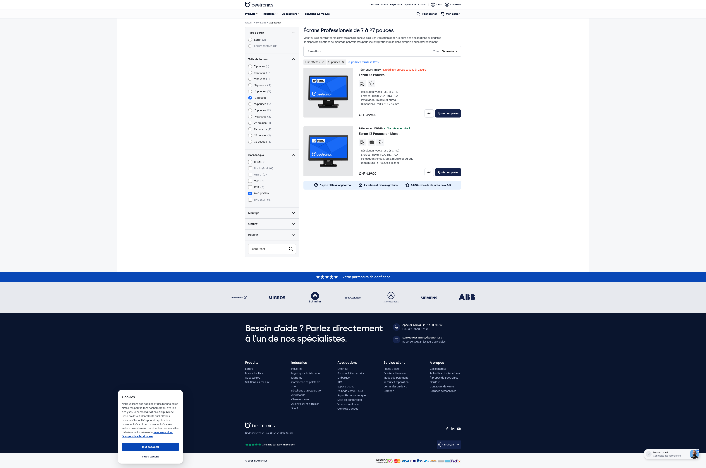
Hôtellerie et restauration (306, 390)
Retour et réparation (396, 382)
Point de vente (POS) (350, 391)
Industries (268, 14)
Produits (250, 14)
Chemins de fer (300, 399)
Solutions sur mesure (317, 14)
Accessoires (252, 377)
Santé (294, 408)
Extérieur (342, 368)
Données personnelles (443, 391)
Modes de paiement (396, 377)
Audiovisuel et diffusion (305, 404)
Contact (422, 5)
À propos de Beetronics (444, 377)
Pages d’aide (396, 5)
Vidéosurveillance (348, 404)
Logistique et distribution (306, 373)
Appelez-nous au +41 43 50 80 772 (422, 325)
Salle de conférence (349, 400)
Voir (429, 113)
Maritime (296, 377)
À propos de (410, 5)
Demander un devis (379, 5)
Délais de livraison (395, 373)
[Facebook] (447, 429)
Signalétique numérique (351, 395)
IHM (339, 382)
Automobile (298, 395)
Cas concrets (438, 368)
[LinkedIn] (453, 429)
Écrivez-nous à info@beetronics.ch (423, 337)
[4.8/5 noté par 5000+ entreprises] (253, 444)
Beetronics (259, 4)
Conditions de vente (442, 386)
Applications (289, 14)
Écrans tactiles (254, 373)
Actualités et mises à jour (445, 373)
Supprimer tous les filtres (363, 62)
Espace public (345, 386)
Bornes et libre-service (351, 373)
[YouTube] (459, 429)
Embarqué (343, 377)
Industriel (296, 368)
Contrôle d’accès (347, 408)
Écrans (249, 368)
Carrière (435, 382)
